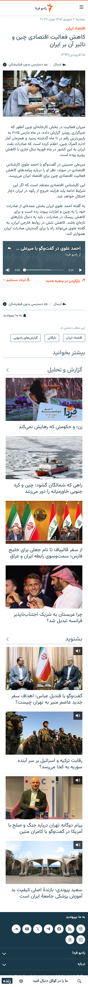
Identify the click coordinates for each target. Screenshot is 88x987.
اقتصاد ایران (75, 29)
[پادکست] (21, 981)
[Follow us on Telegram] (48, 928)
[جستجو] (79, 981)
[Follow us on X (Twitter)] (37, 928)
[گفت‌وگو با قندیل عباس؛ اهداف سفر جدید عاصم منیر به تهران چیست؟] (44, 668)
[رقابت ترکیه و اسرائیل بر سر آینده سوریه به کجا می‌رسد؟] (44, 733)
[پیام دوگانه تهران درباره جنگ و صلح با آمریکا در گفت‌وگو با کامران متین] (44, 797)
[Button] (60, 65)
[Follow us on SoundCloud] (16, 928)
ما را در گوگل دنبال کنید (50, 981)
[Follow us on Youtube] (26, 928)
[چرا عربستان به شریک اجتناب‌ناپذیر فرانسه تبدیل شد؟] (44, 587)
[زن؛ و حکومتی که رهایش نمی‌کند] (44, 399)
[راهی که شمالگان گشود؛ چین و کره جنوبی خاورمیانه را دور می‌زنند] (44, 457)
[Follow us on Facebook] (59, 928)
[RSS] (69, 928)
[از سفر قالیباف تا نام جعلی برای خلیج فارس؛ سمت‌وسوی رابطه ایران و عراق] (44, 522)
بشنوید (73, 639)
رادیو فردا (71, 254)
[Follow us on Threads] (69, 939)
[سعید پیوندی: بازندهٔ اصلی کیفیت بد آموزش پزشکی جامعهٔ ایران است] (44, 862)
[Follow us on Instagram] (80, 939)
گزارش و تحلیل (64, 370)
